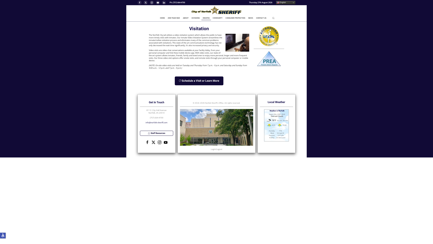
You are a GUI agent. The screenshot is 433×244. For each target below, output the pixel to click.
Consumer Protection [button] (235, 18)
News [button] (250, 18)
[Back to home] (216, 10)
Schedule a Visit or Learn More (200, 81)
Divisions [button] (196, 18)
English (282, 2)
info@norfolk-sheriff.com (156, 122)
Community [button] (217, 18)
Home (162, 18)
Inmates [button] (206, 18)
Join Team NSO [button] (174, 18)
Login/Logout (216, 149)
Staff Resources (158, 133)
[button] (273, 18)
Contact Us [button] (261, 18)
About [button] (186, 18)
